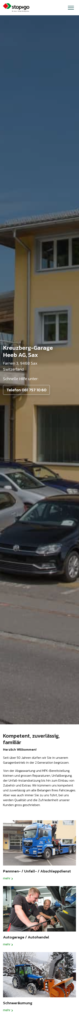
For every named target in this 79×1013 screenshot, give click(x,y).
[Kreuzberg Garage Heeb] (16, 7)
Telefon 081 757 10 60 (26, 390)
